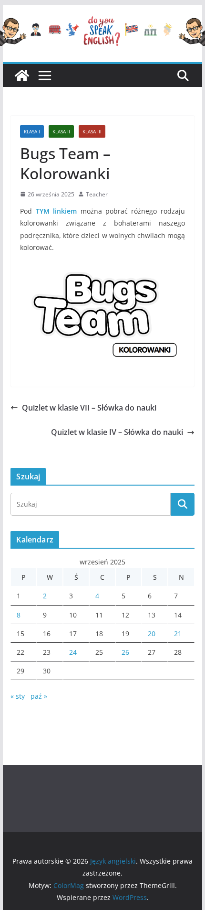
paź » (39, 696)
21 (178, 633)
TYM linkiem (56, 211)
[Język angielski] (21, 75)
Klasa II (61, 131)
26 (125, 652)
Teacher (97, 194)
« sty (17, 696)
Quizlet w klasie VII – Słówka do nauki (89, 407)
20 (151, 633)
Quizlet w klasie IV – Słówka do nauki (117, 432)
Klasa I (32, 131)
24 (73, 652)
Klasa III (92, 131)
